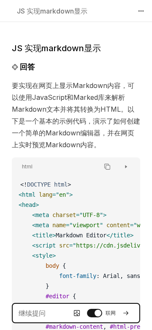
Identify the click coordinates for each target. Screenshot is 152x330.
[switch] (94, 313)
